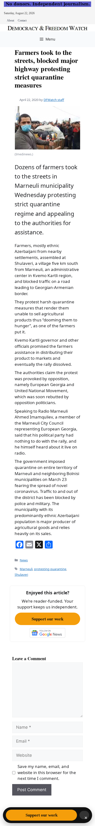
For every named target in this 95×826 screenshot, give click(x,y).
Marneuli (26, 569)
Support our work (47, 619)
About (10, 20)
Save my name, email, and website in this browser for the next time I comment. (47, 772)
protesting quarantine (50, 569)
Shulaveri (24, 263)
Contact (22, 20)
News (24, 560)
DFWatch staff (54, 100)
